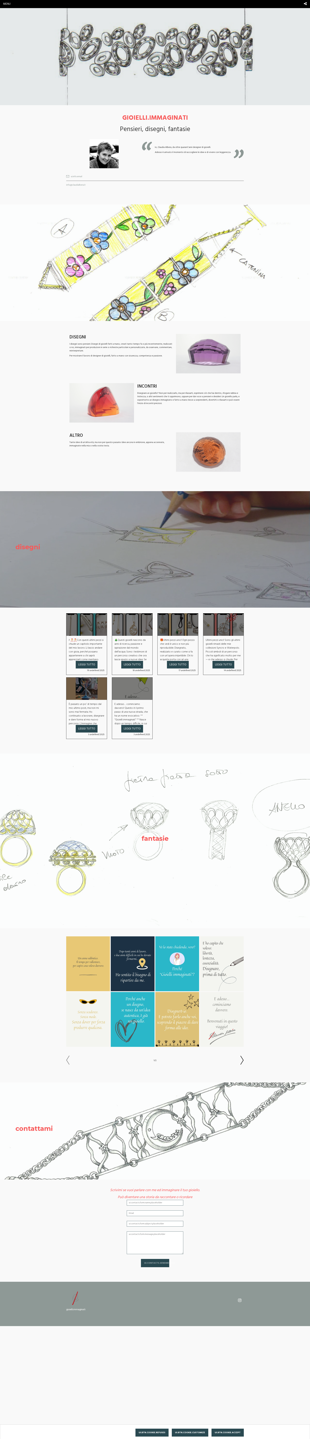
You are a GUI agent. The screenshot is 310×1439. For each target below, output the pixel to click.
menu (6, 4)
